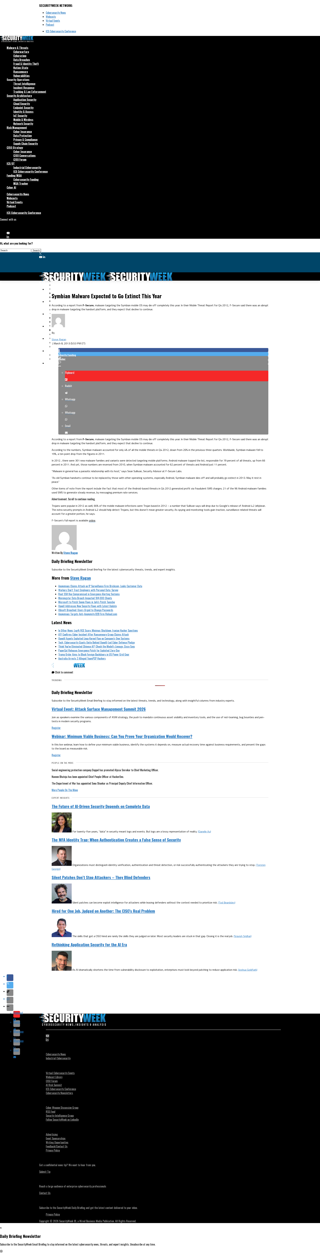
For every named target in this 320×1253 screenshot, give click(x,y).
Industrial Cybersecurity (27, 168)
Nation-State (20, 68)
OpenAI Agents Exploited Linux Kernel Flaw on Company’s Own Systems (94, 638)
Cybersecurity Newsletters (59, 1093)
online (92, 520)
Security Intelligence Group (60, 1116)
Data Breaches (21, 60)
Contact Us (44, 1193)
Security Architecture (19, 96)
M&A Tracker (20, 183)
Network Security (23, 124)
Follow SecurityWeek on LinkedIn (62, 1120)
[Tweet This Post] (163, 354)
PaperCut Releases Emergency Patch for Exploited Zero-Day (89, 650)
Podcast (50, 25)
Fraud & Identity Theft (26, 64)
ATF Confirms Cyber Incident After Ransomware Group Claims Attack (93, 634)
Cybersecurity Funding (26, 179)
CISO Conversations (24, 156)
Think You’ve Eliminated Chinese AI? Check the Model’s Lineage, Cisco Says (96, 646)
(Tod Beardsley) (226, 902)
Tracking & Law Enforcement (29, 92)
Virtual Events (53, 21)
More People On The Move (65, 790)
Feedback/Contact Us (57, 1146)
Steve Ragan (59, 339)
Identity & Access (23, 112)
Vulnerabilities (21, 76)
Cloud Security (21, 104)
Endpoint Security (23, 108)
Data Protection (22, 136)
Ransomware (20, 72)
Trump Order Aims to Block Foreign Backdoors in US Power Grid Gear (93, 654)
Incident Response (23, 88)
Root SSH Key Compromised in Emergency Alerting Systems (89, 594)
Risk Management (17, 128)
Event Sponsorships (56, 1138)
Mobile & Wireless (23, 120)
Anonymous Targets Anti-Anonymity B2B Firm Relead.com (87, 614)
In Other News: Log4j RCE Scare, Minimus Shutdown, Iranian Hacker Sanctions (98, 630)
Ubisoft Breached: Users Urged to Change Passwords (85, 610)
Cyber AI (11, 187)
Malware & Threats (17, 48)
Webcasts (51, 17)
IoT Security (20, 116)
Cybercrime (19, 56)
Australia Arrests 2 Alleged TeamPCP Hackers (82, 658)
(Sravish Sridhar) (243, 936)
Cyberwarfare (21, 52)
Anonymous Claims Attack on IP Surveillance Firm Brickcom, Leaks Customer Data (100, 586)
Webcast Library (54, 1077)
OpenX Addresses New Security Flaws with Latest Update (87, 606)
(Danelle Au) (204, 831)
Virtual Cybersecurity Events (60, 1073)
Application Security (24, 100)
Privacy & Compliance (25, 140)
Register (56, 728)
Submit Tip (44, 1172)
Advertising (52, 1134)
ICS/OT (11, 164)
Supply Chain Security (25, 144)
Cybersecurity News (56, 13)
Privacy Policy (53, 1150)
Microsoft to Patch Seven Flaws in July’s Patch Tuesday (86, 602)
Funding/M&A (14, 176)
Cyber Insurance (22, 132)
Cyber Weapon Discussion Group (62, 1108)
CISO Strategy (15, 148)
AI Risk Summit (54, 1085)
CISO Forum (19, 160)
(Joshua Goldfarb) (247, 970)
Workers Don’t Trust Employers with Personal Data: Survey (88, 590)
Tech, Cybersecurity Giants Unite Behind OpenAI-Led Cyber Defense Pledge (96, 642)
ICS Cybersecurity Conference (61, 31)
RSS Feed (50, 1112)
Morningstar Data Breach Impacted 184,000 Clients (85, 598)
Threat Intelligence (24, 84)
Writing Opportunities (57, 1142)
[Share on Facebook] (163, 350)
